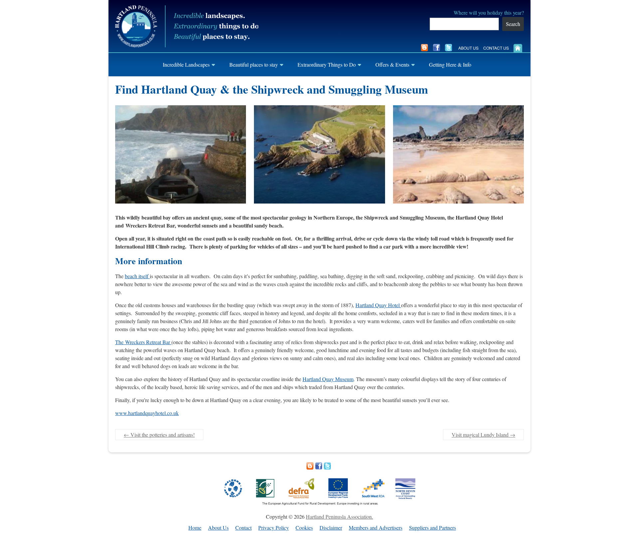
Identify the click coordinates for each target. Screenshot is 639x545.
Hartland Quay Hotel (378, 304)
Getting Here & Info (450, 64)
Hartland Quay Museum (328, 378)
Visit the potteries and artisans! (159, 434)
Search (513, 23)
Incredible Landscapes (186, 64)
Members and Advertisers (375, 528)
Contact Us (496, 48)
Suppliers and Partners (432, 528)
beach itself (137, 275)
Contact (243, 528)
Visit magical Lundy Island (483, 434)
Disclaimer (331, 528)
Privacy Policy (273, 528)
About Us (468, 48)
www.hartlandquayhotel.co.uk (147, 412)
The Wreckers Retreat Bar (143, 341)
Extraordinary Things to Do (327, 64)
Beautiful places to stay (253, 64)
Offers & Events (392, 64)
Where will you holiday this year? (489, 12)
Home (194, 528)
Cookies (304, 528)
